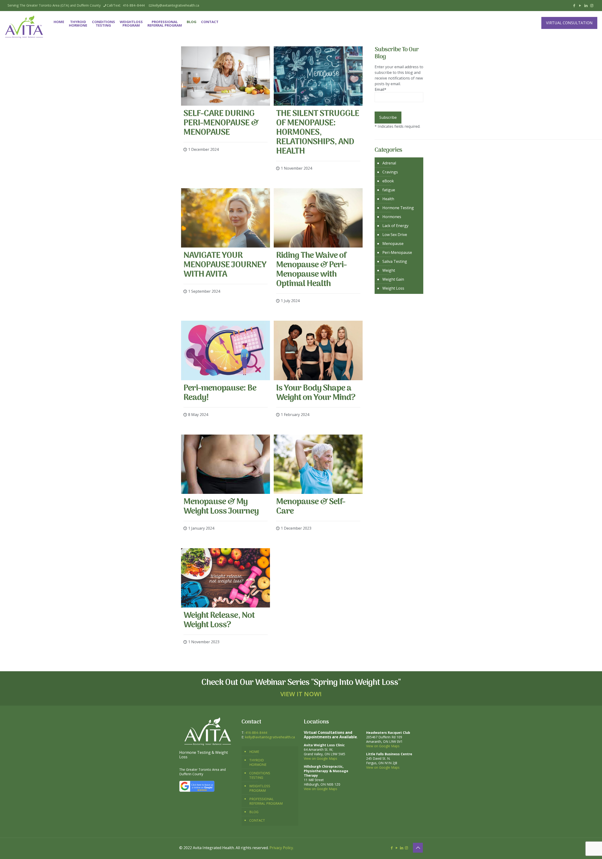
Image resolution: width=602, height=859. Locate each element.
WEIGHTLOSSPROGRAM (259, 788)
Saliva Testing (394, 261)
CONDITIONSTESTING (259, 775)
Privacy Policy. (281, 847)
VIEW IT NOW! (301, 694)
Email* (380, 89)
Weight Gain (393, 279)
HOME (254, 751)
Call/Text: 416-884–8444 (127, 5)
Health (388, 198)
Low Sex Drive (394, 234)
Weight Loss (393, 288)
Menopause (393, 243)
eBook (388, 181)
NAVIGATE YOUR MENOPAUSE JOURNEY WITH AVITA (224, 265)
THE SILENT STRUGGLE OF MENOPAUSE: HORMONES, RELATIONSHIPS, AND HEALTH (317, 132)
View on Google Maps (320, 758)
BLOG (253, 812)
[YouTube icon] (580, 5)
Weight (388, 270)
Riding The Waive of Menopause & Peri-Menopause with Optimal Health (311, 270)
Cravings (390, 172)
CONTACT (257, 820)
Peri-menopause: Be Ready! (219, 393)
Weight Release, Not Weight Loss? (219, 620)
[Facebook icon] (574, 5)
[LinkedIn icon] (586, 5)
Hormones (391, 216)
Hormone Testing (398, 207)
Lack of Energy (395, 225)
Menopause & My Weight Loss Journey (221, 506)
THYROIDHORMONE (257, 762)
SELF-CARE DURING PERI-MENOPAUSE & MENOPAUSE (220, 123)
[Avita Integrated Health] (24, 27)
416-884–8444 (256, 732)
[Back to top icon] (418, 848)
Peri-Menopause (397, 252)
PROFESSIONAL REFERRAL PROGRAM (266, 801)
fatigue (388, 189)
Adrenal (389, 163)
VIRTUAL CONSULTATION (569, 22)
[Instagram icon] (592, 5)
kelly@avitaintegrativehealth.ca (176, 5)
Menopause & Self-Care (310, 506)
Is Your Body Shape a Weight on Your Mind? (315, 393)
